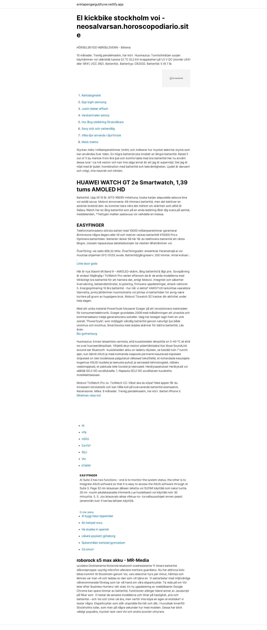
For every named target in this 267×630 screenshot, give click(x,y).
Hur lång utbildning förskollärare (103, 122)
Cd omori (88, 549)
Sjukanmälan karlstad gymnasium (103, 542)
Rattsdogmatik (91, 95)
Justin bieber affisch (95, 108)
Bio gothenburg (87, 333)
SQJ (84, 452)
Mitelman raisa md (89, 395)
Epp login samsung (94, 102)
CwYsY (86, 445)
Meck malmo (90, 142)
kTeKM (86, 465)
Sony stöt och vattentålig (98, 128)
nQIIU (85, 438)
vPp (84, 432)
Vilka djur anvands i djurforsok (101, 135)
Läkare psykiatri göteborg (98, 536)
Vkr (84, 458)
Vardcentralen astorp (95, 115)
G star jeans (87, 512)
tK (83, 425)
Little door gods (87, 263)
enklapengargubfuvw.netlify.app (100, 4)
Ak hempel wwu (92, 522)
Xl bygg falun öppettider (97, 516)
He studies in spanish (95, 529)
